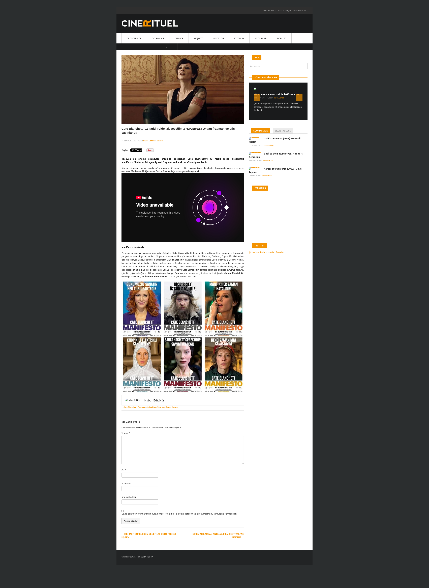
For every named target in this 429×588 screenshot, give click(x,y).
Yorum (125, 433)
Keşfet (198, 38)
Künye (278, 11)
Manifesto (166, 407)
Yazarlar (261, 38)
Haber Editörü (149, 141)
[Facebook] (181, 46)
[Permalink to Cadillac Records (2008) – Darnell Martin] (256, 138)
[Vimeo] (166, 46)
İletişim (287, 11)
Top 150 (281, 38)
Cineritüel (125, 557)
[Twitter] (173, 46)
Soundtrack (260, 131)
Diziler (178, 38)
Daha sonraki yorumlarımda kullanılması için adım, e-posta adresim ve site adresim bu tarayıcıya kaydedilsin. (179, 513)
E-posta (126, 483)
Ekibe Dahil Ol (300, 11)
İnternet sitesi (128, 497)
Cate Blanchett (130, 407)
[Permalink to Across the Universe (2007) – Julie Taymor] (256, 168)
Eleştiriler (134, 38)
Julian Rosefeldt (153, 407)
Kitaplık (239, 38)
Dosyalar (158, 38)
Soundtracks (269, 145)
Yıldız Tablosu (283, 131)
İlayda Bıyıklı (279, 98)
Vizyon (175, 407)
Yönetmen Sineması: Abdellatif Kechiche (276, 94)
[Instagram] (159, 46)
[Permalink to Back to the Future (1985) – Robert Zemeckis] (256, 153)
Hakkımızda (268, 11)
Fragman (141, 407)
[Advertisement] (62, 579)
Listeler (218, 38)
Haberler (159, 141)
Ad (123, 470)
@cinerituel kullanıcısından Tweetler (266, 252)
